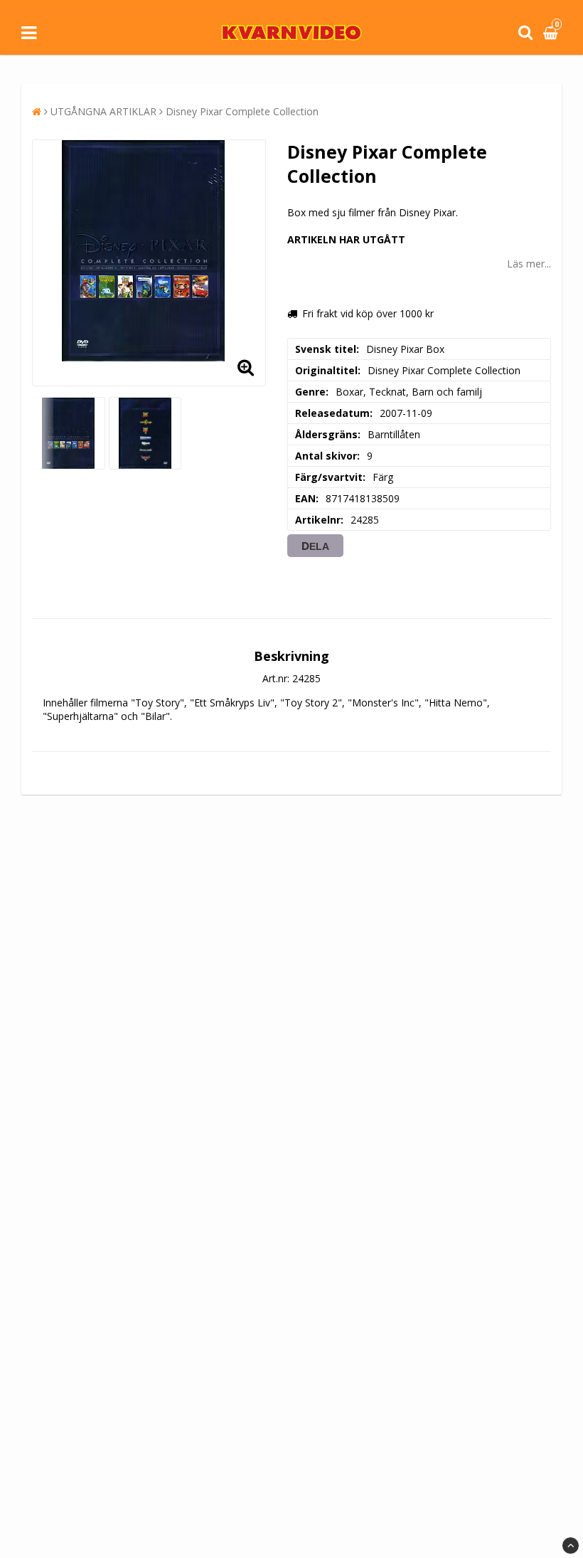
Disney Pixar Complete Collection (242, 111)
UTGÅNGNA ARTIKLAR (103, 111)
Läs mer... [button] (529, 263)
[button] (552, 33)
